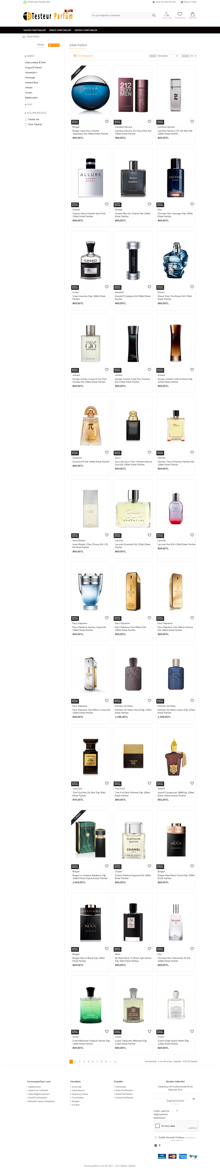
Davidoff (119, 292)
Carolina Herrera (123, 127)
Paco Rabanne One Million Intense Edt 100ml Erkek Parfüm (175, 629)
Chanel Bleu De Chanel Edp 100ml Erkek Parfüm (132, 215)
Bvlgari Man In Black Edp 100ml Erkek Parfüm (88, 960)
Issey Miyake (78, 540)
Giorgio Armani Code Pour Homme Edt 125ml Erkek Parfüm (132, 380)
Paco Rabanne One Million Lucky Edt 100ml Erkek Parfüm (91, 711)
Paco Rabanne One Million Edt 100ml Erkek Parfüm (130, 629)
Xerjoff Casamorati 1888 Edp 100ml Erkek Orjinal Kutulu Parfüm (176, 794)
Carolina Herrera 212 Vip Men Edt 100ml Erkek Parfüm (175, 132)
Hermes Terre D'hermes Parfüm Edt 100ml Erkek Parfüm (176, 463)
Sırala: (153, 56)
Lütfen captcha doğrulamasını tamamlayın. (161, 1114)
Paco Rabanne (79, 623)
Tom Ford (77, 788)
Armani (76, 375)
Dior (160, 209)
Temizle (55, 45)
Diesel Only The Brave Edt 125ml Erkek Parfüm (175, 298)
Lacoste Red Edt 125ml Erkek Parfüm (177, 544)
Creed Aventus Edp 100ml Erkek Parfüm (88, 298)
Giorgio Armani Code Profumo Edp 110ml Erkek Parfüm (175, 380)
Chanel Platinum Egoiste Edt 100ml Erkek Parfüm (133, 877)
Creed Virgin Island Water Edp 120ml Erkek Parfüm (173, 1042)
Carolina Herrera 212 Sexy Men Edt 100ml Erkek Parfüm (133, 132)
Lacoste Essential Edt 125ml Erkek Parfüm (132, 546)
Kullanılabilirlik (36, 112)
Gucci (118, 457)
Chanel (76, 209)
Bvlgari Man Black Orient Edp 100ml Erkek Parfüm (176, 877)
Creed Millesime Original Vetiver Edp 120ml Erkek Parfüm (91, 1042)
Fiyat (29, 104)
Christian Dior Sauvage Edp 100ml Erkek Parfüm (175, 215)
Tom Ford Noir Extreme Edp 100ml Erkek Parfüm (132, 794)
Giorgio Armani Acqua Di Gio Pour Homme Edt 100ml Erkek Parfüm (89, 380)
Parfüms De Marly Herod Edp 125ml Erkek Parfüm (133, 711)
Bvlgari (76, 127)
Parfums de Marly (124, 706)
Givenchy (77, 457)
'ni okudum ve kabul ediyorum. (177, 1139)
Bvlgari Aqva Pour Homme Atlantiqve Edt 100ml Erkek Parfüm (90, 132)
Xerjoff (161, 788)
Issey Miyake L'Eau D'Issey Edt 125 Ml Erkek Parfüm (90, 546)
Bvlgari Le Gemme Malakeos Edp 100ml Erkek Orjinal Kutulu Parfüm (90, 877)
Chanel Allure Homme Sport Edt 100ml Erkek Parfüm (88, 215)
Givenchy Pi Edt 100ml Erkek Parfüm (90, 461)
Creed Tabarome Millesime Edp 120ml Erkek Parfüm (131, 1042)
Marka (30, 55)
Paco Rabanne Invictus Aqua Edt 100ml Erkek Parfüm (89, 629)
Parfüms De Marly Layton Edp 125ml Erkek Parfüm (176, 711)
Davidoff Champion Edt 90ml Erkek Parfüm (132, 298)
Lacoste (119, 540)
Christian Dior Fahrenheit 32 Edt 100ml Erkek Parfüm (174, 960)
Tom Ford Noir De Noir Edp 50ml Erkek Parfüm (88, 794)
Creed (75, 292)
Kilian (117, 954)
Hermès (162, 457)
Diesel (161, 292)
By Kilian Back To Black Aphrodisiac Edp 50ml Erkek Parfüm (133, 960)
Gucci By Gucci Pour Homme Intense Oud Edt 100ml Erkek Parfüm (133, 463)
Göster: (185, 56)
